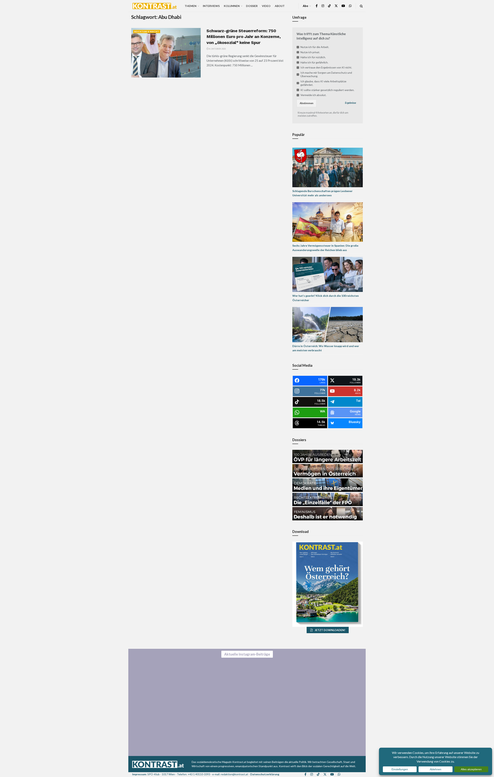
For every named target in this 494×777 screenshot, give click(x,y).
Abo (305, 6)
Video (266, 6)
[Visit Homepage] (154, 6)
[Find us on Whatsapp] (350, 6)
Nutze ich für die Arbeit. (314, 47)
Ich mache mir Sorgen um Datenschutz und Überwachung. (326, 74)
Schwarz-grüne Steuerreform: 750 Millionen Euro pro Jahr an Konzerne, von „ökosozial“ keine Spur (243, 36)
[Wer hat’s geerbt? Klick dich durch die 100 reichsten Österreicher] (327, 274)
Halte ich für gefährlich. (314, 62)
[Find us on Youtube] (343, 6)
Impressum (139, 774)
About (280, 6)
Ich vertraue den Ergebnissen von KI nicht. (326, 67)
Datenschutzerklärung (264, 774)
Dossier (252, 6)
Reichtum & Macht (146, 31)
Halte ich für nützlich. (313, 57)
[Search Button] (361, 6)
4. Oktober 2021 (217, 48)
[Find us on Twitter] (336, 6)
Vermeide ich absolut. (313, 95)
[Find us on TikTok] (329, 6)
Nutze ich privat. (310, 52)
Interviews (211, 6)
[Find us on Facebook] (317, 6)
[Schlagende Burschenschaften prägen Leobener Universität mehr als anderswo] (327, 167)
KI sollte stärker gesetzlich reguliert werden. (327, 90)
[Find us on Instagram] (322, 6)
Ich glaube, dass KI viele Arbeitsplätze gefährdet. (323, 83)
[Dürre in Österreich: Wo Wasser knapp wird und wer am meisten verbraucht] (327, 324)
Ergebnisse (350, 102)
